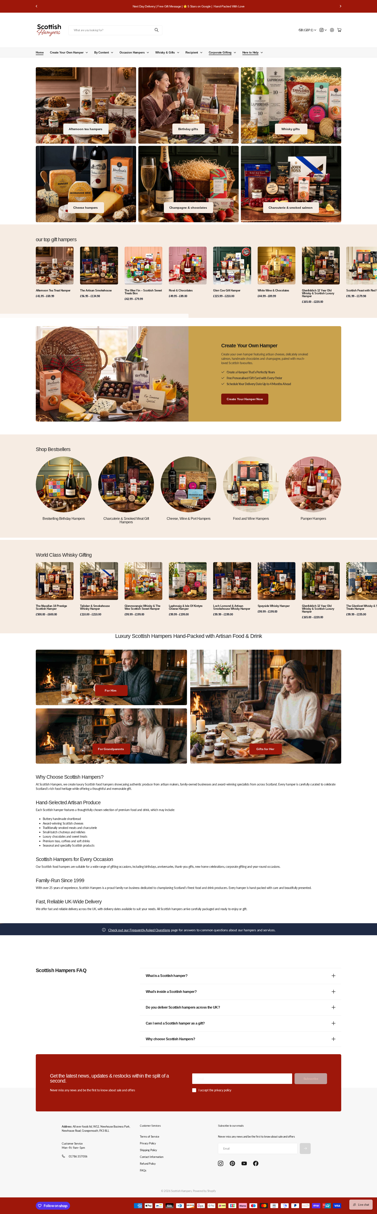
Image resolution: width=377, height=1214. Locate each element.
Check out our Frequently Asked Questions (139, 930)
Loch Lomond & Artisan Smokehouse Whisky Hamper (231, 607)
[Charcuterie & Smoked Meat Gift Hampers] (126, 484)
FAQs (143, 1170)
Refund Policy (148, 1163)
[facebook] (256, 1163)
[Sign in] (332, 30)
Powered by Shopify (204, 1191)
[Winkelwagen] (339, 30)
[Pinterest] (232, 1163)
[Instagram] (220, 1163)
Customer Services (150, 1125)
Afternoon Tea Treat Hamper (53, 290)
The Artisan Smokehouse (96, 290)
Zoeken (156, 30)
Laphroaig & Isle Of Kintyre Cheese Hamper (185, 607)
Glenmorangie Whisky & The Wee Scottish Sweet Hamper (142, 607)
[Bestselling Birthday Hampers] (64, 484)
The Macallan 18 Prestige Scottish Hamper (51, 607)
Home (39, 52)
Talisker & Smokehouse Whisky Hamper (95, 607)
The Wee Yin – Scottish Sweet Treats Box (143, 292)
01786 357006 (78, 1156)
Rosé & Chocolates (180, 290)
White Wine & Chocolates (273, 290)
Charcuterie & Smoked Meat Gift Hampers (126, 520)
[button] (37, 6)
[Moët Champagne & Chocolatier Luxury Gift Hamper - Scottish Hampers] (188, 184)
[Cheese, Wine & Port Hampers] (188, 484)
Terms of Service (149, 1136)
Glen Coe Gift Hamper (226, 290)
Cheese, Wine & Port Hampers (189, 518)
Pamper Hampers (313, 518)
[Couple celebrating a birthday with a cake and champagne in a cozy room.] (188, 105)
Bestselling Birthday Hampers (64, 518)
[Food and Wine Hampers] (251, 484)
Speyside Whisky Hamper (274, 606)
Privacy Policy (148, 1143)
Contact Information (151, 1157)
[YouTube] (244, 1163)
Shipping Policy (148, 1150)
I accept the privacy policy (215, 1090)
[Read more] (323, 30)
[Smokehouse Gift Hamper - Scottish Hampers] (291, 184)
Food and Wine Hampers (251, 518)
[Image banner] (86, 184)
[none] (332, 265)
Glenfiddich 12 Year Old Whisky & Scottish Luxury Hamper (318, 293)
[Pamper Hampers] (313, 484)
